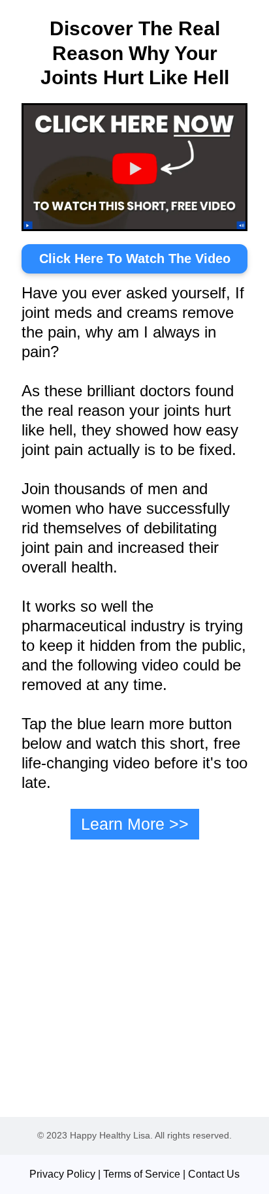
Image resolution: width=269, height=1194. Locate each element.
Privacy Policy (62, 1174)
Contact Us (214, 1174)
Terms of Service (141, 1174)
